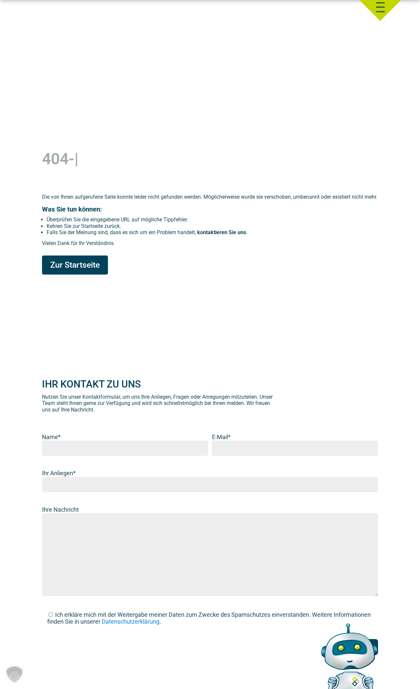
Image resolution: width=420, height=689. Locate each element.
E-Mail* (221, 436)
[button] (14, 674)
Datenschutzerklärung (130, 621)
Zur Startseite (75, 265)
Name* (51, 436)
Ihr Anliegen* (59, 473)
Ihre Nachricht (60, 509)
